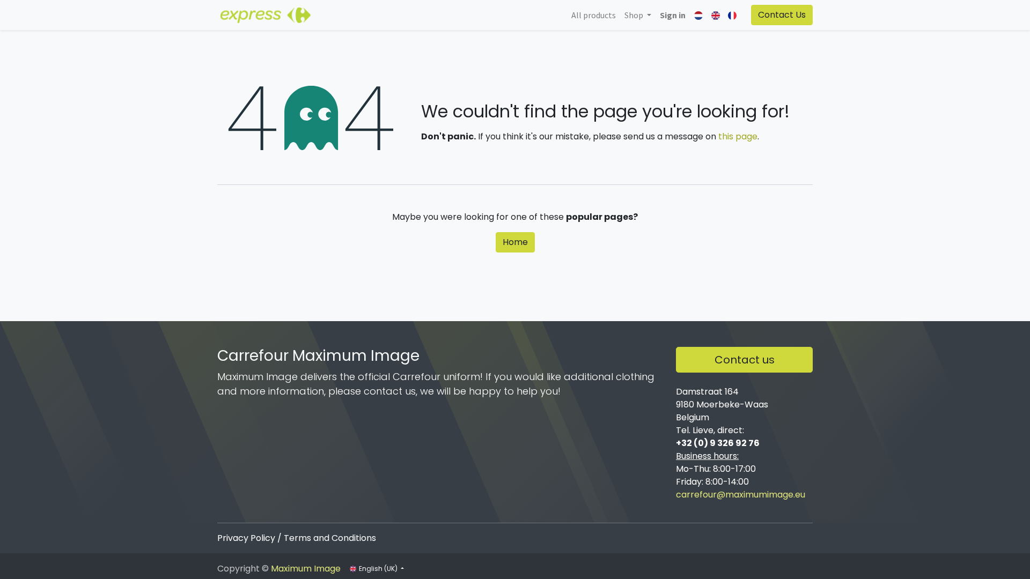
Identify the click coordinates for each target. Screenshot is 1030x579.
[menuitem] (593, 15)
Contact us (745, 359)
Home (515, 242)
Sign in (673, 15)
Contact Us (782, 15)
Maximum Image (306, 568)
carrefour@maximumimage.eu (740, 494)
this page (737, 136)
